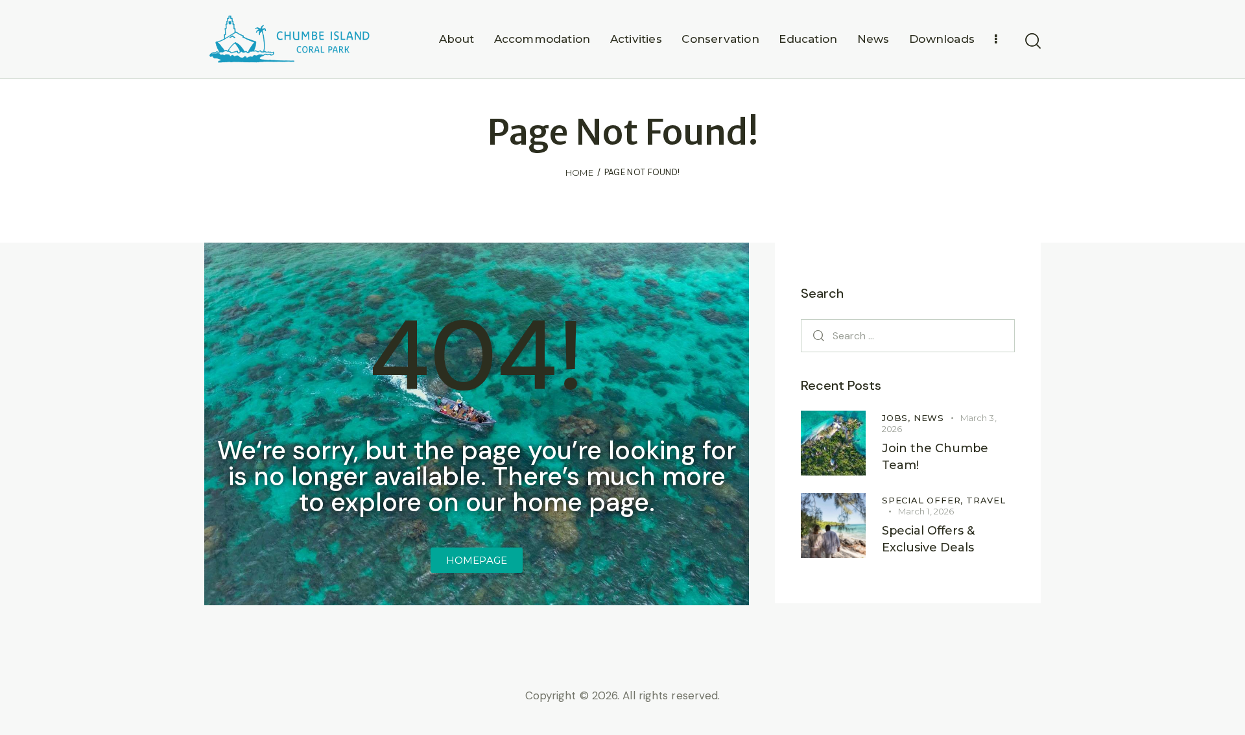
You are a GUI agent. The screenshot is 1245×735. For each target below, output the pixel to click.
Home (579, 172)
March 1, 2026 (926, 511)
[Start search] (1033, 41)
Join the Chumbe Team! (935, 456)
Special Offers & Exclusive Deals (928, 539)
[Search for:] (908, 335)
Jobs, (898, 418)
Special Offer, (924, 500)
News (929, 418)
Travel (986, 500)
